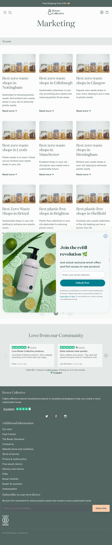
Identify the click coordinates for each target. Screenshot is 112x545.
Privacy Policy (64, 296)
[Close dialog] (105, 236)
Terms (73, 296)
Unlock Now (83, 283)
